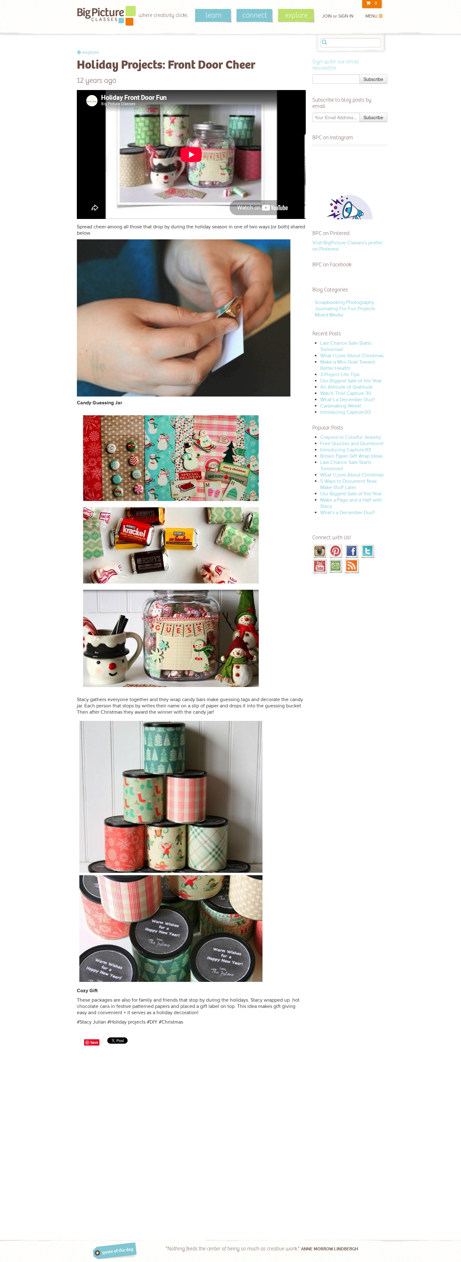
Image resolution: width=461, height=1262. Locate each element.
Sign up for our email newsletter (335, 65)
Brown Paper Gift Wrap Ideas (351, 456)
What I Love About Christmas (352, 356)
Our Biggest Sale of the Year (351, 381)
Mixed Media (329, 315)
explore (296, 15)
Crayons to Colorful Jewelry (350, 437)
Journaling (326, 309)
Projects (366, 309)
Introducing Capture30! (345, 412)
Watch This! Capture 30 (345, 393)
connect (254, 15)
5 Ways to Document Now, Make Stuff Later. (349, 484)
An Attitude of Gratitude (346, 387)
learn (213, 15)
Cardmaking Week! (340, 406)
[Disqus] (191, 1125)
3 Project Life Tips (339, 374)
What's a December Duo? (347, 400)
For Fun (347, 309)
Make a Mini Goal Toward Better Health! (347, 365)
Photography (360, 302)
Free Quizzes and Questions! (352, 443)
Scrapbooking (330, 302)
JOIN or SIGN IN (337, 16)
